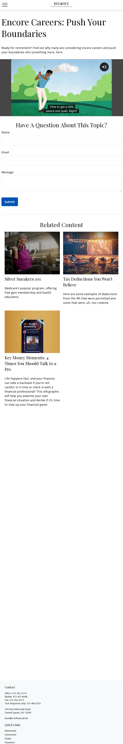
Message (7, 172)
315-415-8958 (20, 696)
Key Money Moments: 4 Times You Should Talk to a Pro (30, 363)
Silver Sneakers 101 (23, 279)
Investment (10, 734)
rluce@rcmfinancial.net (16, 718)
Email (5, 152)
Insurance (10, 742)
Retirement (10, 730)
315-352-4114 (19, 693)
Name (5, 132)
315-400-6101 (34, 703)
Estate (8, 738)
